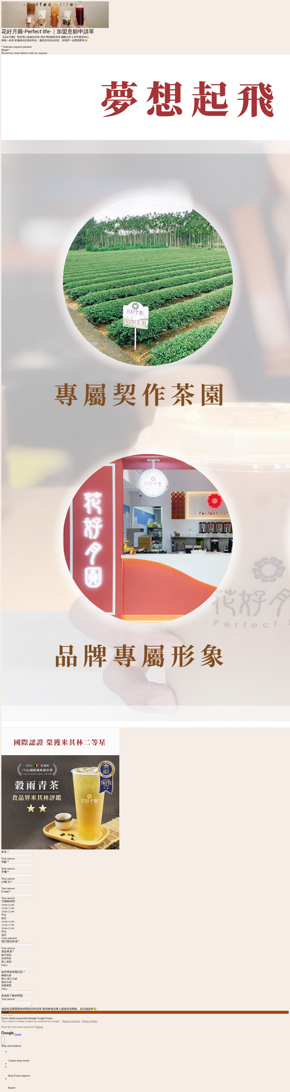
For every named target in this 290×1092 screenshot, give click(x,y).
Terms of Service (71, 1021)
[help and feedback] (3, 1040)
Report (39, 1026)
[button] (145, 938)
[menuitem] (148, 1056)
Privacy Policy (90, 1021)
